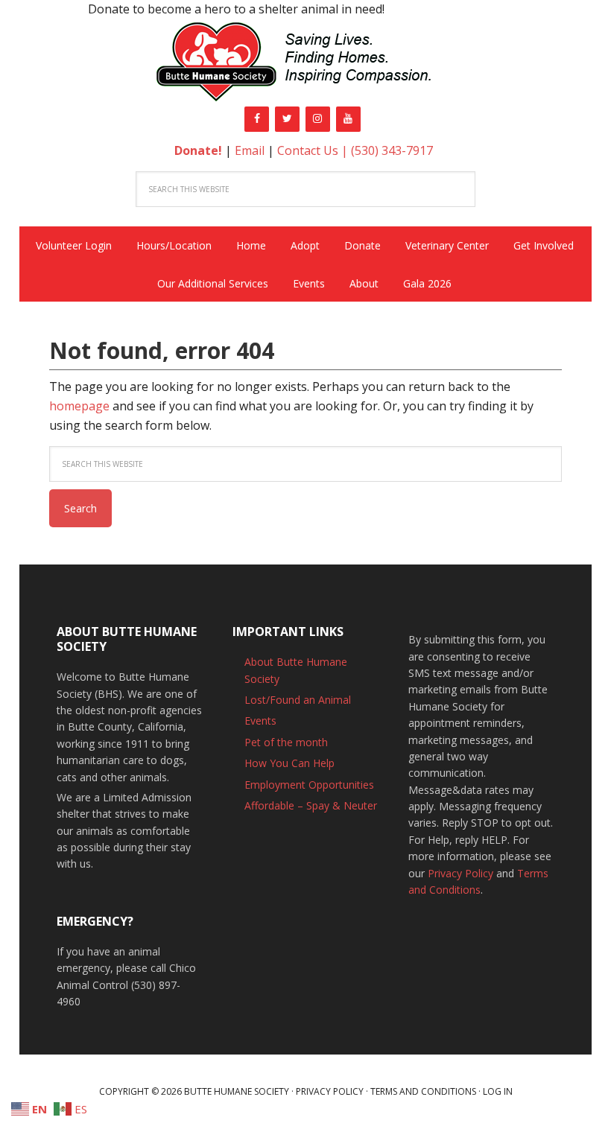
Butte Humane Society (305, 64)
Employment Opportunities (309, 784)
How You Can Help (289, 763)
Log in (498, 1091)
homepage (79, 406)
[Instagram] (318, 119)
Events (260, 720)
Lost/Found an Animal (297, 700)
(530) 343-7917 (392, 150)
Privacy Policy (460, 873)
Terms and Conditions (423, 1091)
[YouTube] (348, 119)
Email (250, 150)
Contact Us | (314, 150)
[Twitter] (287, 119)
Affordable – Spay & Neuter (310, 805)
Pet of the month (286, 742)
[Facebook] (256, 119)
